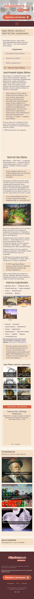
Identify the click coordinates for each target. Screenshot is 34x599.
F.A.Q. (17, 583)
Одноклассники (18, 592)
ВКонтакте (15, 592)
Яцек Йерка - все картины (17, 407)
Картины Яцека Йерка (16, 68)
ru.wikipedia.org (21, 342)
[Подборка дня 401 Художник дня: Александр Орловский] (17, 482)
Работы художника (13, 63)
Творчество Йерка (13, 58)
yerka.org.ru (12, 342)
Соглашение (10, 583)
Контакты (24, 583)
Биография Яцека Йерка (15, 53)
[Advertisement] (17, 143)
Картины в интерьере (15, 17)
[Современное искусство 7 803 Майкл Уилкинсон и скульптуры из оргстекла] (17, 530)
